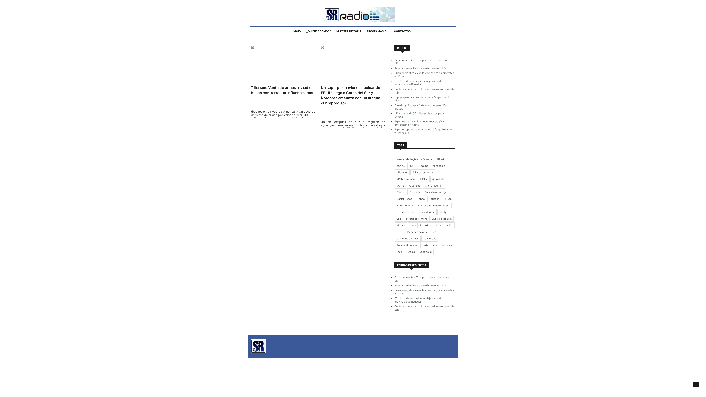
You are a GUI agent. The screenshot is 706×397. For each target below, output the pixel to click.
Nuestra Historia (348, 31)
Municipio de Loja (442, 218)
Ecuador (434, 198)
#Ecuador (402, 172)
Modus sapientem (416, 218)
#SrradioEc (438, 179)
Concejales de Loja (435, 192)
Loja (399, 218)
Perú (434, 231)
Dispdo (421, 198)
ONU (399, 231)
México (401, 225)
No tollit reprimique (431, 225)
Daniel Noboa (404, 198)
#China (401, 165)
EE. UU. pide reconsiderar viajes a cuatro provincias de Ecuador (418, 82)
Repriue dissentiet (407, 245)
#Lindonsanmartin (422, 172)
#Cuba (424, 165)
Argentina (414, 185)
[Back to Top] (696, 384)
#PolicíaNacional (406, 179)
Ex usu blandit (405, 205)
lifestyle (443, 212)
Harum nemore (405, 212)
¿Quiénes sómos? (318, 31)
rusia (425, 245)
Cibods (401, 192)
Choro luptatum (434, 185)
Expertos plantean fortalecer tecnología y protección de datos (419, 123)
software (447, 245)
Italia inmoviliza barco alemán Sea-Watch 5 (420, 68)
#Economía (439, 165)
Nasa (413, 225)
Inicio (297, 31)
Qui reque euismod (408, 238)
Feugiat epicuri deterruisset (434, 205)
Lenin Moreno (427, 212)
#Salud (424, 179)
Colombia (414, 192)
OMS (450, 225)
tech (399, 251)
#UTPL (400, 185)
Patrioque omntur (417, 231)
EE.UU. (448, 198)
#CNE (412, 165)
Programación (377, 31)
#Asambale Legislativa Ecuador (414, 159)
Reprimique (429, 238)
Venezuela (426, 251)
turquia (411, 251)
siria (435, 245)
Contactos (402, 31)
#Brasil (440, 159)
